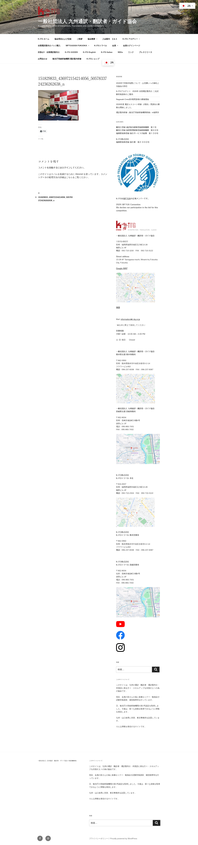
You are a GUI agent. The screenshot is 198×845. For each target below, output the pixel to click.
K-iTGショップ (93, 59)
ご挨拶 (79, 39)
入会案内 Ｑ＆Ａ (109, 39)
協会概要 (91, 39)
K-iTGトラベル (100, 45)
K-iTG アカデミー (130, 39)
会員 (114, 45)
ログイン (66, 168)
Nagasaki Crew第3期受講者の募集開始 (132, 99)
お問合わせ (42, 59)
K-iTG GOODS (71, 52)
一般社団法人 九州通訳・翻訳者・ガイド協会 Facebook (57, 760)
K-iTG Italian (106, 52)
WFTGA (127, 199)
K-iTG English (89, 52)
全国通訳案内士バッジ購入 (49, 45)
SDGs (120, 52)
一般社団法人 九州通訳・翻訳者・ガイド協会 (87, 21)
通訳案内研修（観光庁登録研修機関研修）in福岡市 (137, 112)
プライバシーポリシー (98, 838)
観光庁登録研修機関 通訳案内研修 (67, 59)
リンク (131, 52)
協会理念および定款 (63, 39)
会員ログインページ (131, 45)
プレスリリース (145, 52)
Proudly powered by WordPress (123, 838)
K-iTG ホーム (43, 39)
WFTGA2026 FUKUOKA (76, 45)
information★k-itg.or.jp (130, 319)
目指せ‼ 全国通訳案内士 (49, 52)
